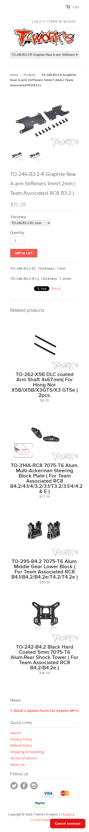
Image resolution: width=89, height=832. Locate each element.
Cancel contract (67, 823)
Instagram (34, 785)
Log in (37, 21)
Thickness (18, 217)
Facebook (24, 785)
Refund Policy (21, 745)
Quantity (17, 232)
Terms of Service (23, 758)
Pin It (56, 288)
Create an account (61, 21)
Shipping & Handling (27, 752)
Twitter (14, 785)
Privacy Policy (21, 739)
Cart (76, 7)
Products (30, 75)
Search (15, 733)
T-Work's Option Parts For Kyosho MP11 (44, 711)
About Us (17, 765)
